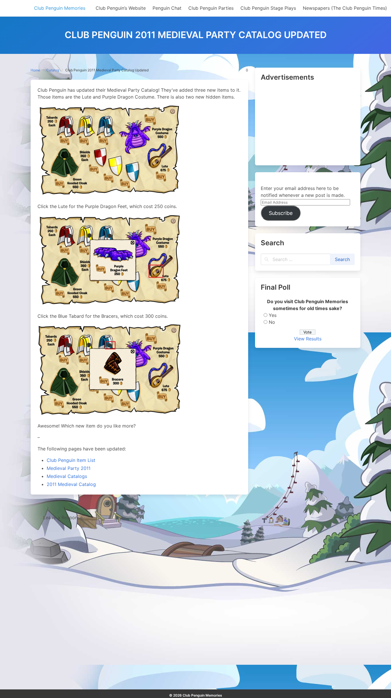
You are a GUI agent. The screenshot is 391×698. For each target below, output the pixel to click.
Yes (273, 315)
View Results (307, 339)
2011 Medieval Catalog (71, 484)
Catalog (52, 70)
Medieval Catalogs (67, 476)
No (272, 322)
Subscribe (281, 213)
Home (35, 70)
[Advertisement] (308, 124)
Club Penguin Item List (71, 460)
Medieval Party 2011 (68, 468)
